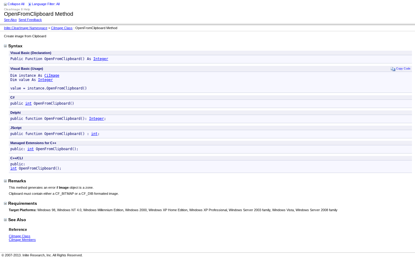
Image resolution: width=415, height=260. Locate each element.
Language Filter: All (46, 4)
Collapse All (16, 4)
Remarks (17, 180)
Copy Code (403, 68)
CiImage (51, 75)
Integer (100, 59)
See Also (10, 20)
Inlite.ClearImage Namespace (25, 28)
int (28, 103)
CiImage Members (22, 239)
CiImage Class (62, 28)
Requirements (22, 203)
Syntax (15, 45)
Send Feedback (30, 20)
